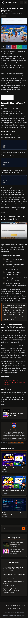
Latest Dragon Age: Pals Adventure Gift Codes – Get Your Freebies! (15, 382)
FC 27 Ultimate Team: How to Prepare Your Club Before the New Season (13, 568)
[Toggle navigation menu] (25, 2)
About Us (13, 605)
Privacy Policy (21, 605)
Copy (4, 147)
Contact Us (6, 605)
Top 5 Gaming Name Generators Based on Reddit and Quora (12, 589)
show (10, 97)
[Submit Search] (23, 528)
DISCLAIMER (16, 609)
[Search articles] (21, 2)
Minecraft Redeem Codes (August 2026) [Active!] (16, 543)
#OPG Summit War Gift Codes (16, 442)
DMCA (10, 609)
